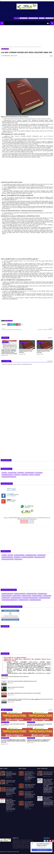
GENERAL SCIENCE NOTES (8, 593)
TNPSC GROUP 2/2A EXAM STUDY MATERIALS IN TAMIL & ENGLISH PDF (30, 786)
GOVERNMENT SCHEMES (31, 555)
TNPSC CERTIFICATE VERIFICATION (9, 476)
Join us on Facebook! (11, 495)
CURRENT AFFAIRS (23, 18)
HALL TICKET (17, 474)
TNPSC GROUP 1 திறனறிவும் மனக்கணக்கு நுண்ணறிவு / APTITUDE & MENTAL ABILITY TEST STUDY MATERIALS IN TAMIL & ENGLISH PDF (11, 791)
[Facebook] (8, 324)
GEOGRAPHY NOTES (43, 593)
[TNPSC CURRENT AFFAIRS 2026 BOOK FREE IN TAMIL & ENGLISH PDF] (27, 665)
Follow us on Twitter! (11, 490)
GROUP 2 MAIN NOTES (38, 595)
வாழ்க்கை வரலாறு (19, 559)
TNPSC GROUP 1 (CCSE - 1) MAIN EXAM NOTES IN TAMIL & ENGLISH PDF (48, 773)
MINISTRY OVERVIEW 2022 (8, 557)
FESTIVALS (11, 555)
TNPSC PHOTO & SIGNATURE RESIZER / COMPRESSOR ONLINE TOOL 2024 (21, 681)
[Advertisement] (25, 13)
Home (2, 46)
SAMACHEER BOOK (49, 18)
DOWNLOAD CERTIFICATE (8, 474)
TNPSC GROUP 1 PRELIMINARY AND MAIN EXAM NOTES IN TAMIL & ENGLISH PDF (11, 773)
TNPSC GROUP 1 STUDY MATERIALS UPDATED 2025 (10, 782)
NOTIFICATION (25, 474)
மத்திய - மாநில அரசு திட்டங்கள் (8, 559)
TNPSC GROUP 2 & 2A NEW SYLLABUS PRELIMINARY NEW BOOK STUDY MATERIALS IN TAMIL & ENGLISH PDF (30, 794)
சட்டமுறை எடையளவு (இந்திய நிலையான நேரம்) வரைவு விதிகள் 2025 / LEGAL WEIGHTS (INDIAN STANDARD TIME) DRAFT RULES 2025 (13, 741)
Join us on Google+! (11, 501)
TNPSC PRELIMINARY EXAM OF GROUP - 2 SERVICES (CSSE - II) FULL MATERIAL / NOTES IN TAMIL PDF (29, 804)
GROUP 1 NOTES (17, 595)
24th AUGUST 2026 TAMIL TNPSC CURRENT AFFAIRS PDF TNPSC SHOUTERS (26, 351)
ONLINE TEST (41, 18)
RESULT (31, 474)
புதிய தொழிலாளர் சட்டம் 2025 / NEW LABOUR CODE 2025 (13, 724)
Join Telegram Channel (42, 850)
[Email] (19, 324)
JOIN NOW (32, 520)
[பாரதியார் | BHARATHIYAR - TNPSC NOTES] (4, 689)
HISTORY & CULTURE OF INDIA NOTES (31, 597)
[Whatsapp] (14, 324)
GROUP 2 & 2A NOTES (27, 595)
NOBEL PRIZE (17, 557)
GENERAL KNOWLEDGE (33, 18)
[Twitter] (11, 324)
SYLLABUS (38, 474)
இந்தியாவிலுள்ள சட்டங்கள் (40, 557)
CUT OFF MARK (39, 472)
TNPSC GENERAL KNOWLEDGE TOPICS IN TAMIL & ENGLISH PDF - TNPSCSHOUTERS (24, 693)
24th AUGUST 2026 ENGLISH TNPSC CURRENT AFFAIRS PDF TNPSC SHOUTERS (44, 351)
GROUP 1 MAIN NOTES (7, 595)
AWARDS (4, 555)
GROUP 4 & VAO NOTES (16, 597)
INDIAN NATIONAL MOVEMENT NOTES (10, 599)
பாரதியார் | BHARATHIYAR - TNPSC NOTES (15, 687)
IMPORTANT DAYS (42, 555)
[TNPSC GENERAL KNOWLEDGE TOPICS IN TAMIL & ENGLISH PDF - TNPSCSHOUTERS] (4, 695)
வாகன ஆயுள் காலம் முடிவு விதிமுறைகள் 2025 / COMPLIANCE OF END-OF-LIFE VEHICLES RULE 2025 (39, 724)
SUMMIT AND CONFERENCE (28, 557)
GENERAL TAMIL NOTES (32, 593)
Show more (50, 337)
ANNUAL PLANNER (12, 472)
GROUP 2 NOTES (48, 595)
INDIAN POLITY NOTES (24, 599)
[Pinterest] (17, 324)
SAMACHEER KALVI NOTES (35, 599)
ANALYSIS (5, 472)
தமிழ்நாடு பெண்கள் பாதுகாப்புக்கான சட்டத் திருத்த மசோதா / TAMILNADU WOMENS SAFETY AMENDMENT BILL (39, 740)
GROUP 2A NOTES (6, 597)
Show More (50, 709)
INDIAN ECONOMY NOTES (45, 597)
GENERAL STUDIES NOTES (20, 593)
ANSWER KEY (21, 472)
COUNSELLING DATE (30, 472)
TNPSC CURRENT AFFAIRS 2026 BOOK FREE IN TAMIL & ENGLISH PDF (15, 676)
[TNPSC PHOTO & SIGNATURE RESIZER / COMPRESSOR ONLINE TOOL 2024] (4, 683)
